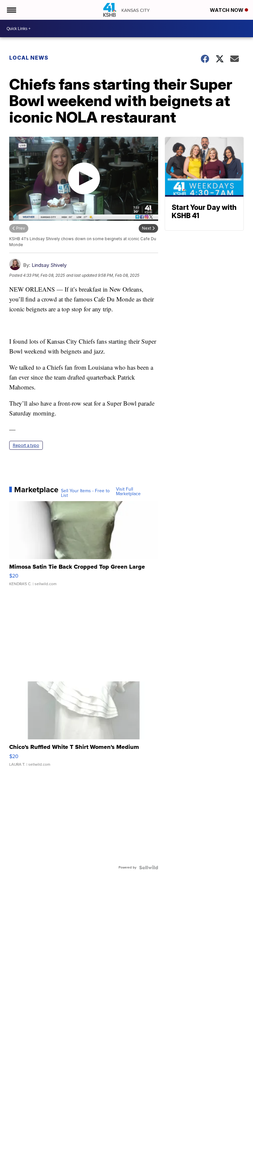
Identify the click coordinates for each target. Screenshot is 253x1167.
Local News (28, 57)
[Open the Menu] (11, 10)
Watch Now (227, 10)
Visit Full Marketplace (128, 491)
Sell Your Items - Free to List (85, 493)
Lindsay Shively (49, 265)
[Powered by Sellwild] (148, 867)
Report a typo (26, 445)
